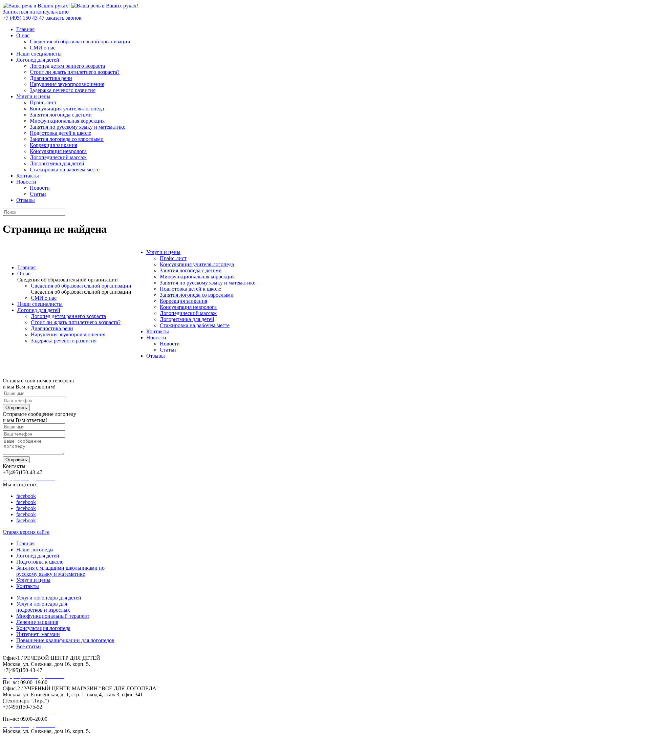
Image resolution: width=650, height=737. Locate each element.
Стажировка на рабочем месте (65, 169)
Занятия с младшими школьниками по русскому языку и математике (60, 571)
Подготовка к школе (39, 562)
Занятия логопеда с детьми (61, 115)
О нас (22, 35)
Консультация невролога (58, 151)
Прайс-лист (43, 102)
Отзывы (25, 200)
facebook (26, 496)
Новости (26, 182)
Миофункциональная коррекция (67, 121)
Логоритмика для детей (57, 163)
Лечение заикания (37, 622)
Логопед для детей (37, 60)
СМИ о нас (43, 47)
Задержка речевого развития (62, 90)
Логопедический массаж (58, 157)
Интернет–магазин (38, 634)
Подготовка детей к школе (60, 133)
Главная (25, 29)
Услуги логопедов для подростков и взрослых (43, 607)
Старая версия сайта (26, 532)
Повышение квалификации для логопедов (65, 640)
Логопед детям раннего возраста (67, 66)
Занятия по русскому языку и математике (77, 127)
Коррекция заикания (53, 145)
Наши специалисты (39, 54)
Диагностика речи (51, 78)
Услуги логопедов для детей (48, 598)
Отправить (16, 407)
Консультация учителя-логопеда (67, 108)
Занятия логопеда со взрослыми (67, 139)
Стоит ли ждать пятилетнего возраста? (75, 72)
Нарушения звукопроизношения (67, 84)
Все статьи (28, 646)
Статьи (38, 194)
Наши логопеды (34, 549)
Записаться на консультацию (36, 12)
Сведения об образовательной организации (80, 41)
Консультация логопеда (43, 628)
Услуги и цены (33, 96)
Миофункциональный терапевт (52, 616)
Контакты (27, 175)
